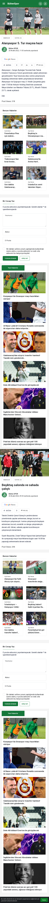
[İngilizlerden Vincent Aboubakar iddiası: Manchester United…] (24, 402)
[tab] (35, 268)
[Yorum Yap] (22, 65)
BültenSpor (13, 3)
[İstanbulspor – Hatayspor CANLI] (13, 598)
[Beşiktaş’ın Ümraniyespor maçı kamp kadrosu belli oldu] (36, 127)
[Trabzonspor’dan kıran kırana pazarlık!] (13, 153)
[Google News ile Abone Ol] (10, 59)
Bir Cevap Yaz (8, 201)
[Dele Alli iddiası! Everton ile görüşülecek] (24, 373)
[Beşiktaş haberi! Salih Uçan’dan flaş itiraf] (36, 598)
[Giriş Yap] (45, 4)
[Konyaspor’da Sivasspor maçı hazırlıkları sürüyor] (24, 286)
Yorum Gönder (10, 258)
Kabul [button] (44, 900)
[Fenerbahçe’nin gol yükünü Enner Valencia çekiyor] (36, 624)
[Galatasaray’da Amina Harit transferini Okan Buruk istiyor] (36, 153)
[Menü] (4, 4)
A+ (27, 65)
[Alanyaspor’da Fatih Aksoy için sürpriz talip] (13, 573)
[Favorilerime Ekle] (17, 65)
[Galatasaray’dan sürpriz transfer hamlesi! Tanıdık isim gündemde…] (24, 345)
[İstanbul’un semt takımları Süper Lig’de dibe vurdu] (36, 178)
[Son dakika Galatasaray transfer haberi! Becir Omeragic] (13, 178)
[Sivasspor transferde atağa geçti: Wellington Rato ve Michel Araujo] (36, 573)
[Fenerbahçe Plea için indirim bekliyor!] (13, 127)
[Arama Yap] (40, 4)
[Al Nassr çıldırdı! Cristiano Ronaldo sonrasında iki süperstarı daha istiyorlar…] (24, 316)
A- (32, 65)
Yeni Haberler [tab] (13, 268)
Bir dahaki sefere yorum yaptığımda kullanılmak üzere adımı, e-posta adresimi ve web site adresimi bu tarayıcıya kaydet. (25, 251)
